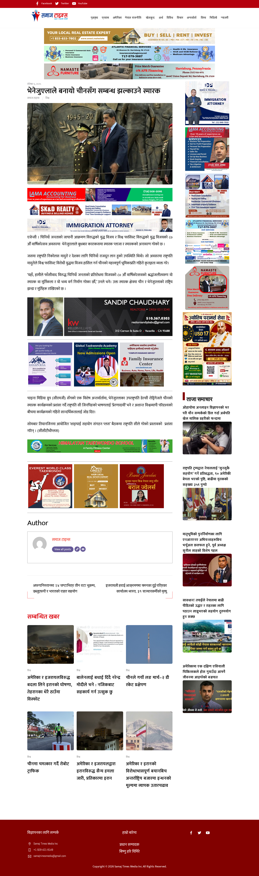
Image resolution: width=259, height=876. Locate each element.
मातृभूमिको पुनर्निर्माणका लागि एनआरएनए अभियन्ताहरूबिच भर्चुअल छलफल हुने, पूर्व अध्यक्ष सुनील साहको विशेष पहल (204, 542)
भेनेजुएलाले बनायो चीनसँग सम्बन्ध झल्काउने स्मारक (94, 91)
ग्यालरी (225, 18)
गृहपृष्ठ (94, 18)
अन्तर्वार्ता (192, 18)
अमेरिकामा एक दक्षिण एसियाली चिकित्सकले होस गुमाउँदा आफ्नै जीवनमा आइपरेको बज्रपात (204, 671)
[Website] (77, 549)
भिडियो (213, 18)
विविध (170, 18)
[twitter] (199, 832)
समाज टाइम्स (33, 98)
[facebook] (191, 832)
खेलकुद (150, 18)
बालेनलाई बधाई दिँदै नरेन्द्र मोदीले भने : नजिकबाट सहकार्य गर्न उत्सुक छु (98, 685)
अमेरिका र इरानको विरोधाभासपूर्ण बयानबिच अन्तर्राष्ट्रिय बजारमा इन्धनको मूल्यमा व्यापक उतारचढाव (148, 774)
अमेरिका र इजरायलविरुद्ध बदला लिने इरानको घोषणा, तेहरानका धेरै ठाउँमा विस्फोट (49, 688)
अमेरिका (117, 18)
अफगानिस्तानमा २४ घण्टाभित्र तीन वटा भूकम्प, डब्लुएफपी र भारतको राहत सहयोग (64, 588)
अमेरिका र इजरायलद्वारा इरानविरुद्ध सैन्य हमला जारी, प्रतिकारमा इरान (96, 771)
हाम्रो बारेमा (129, 832)
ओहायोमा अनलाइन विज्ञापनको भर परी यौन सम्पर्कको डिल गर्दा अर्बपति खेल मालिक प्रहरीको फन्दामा (206, 413)
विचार (180, 18)
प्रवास (105, 18)
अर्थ (161, 18)
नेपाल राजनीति (133, 18)
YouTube (82, 3)
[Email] (83, 549)
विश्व (203, 18)
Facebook (46, 3)
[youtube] (207, 832)
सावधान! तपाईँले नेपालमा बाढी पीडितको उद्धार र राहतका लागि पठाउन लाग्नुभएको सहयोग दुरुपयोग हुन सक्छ (207, 608)
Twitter (64, 3)
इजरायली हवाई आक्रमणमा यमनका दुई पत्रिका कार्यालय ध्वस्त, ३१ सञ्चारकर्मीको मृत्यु (136, 588)
